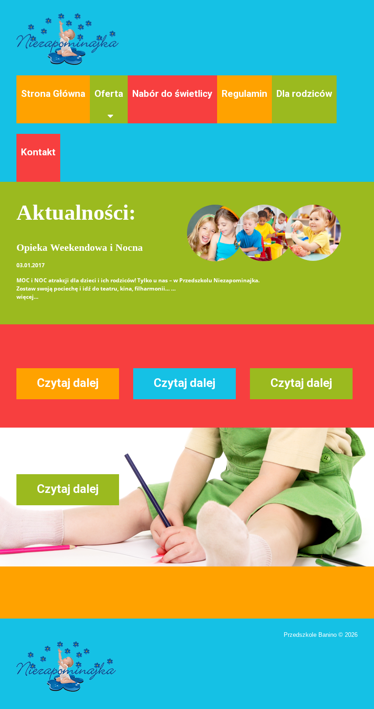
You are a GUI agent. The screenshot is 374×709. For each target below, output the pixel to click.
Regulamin (244, 93)
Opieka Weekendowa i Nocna (79, 247)
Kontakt (38, 152)
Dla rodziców (304, 93)
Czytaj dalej (68, 383)
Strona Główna (53, 93)
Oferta (108, 93)
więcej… (27, 297)
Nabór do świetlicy (172, 93)
